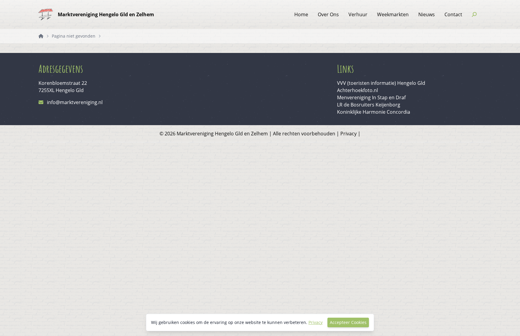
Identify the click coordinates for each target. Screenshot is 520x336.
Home (301, 14)
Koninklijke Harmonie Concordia (373, 112)
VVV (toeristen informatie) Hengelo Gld (381, 83)
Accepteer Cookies (348, 322)
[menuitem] (301, 14)
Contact (453, 14)
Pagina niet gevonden (73, 36)
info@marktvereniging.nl (75, 102)
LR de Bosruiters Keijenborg (368, 104)
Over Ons (328, 14)
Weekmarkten (393, 14)
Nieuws (426, 14)
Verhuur (357, 14)
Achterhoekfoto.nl (357, 90)
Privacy (348, 133)
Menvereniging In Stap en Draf (371, 97)
